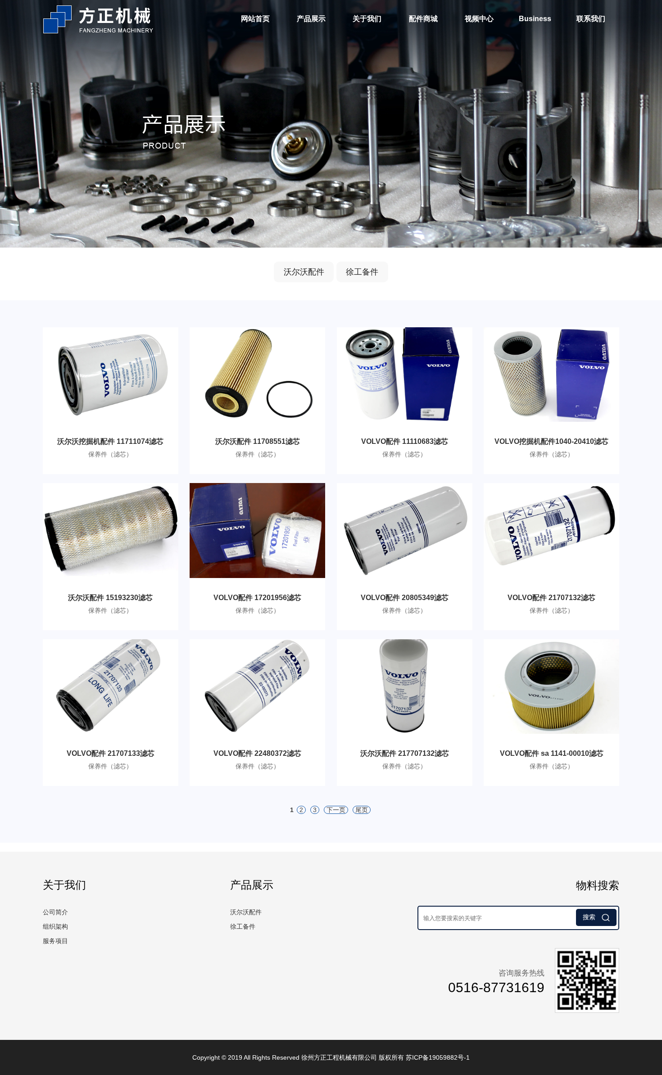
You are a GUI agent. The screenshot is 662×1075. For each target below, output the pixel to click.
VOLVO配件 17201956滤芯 (257, 597)
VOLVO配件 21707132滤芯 (551, 597)
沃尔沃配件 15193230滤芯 (110, 597)
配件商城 (423, 19)
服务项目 (55, 940)
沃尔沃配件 (304, 271)
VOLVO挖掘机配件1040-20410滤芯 (551, 441)
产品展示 (311, 19)
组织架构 (55, 926)
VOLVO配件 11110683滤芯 (404, 441)
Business (535, 19)
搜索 (590, 917)
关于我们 (367, 19)
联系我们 (590, 19)
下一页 (335, 809)
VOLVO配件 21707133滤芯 (110, 753)
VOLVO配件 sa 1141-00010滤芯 (551, 753)
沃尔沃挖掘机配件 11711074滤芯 (110, 441)
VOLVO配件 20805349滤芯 (405, 597)
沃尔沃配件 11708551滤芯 (257, 441)
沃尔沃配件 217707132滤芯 (404, 753)
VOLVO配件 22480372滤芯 (257, 753)
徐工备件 (362, 271)
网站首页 (255, 19)
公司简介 (55, 912)
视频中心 (479, 19)
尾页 (361, 809)
